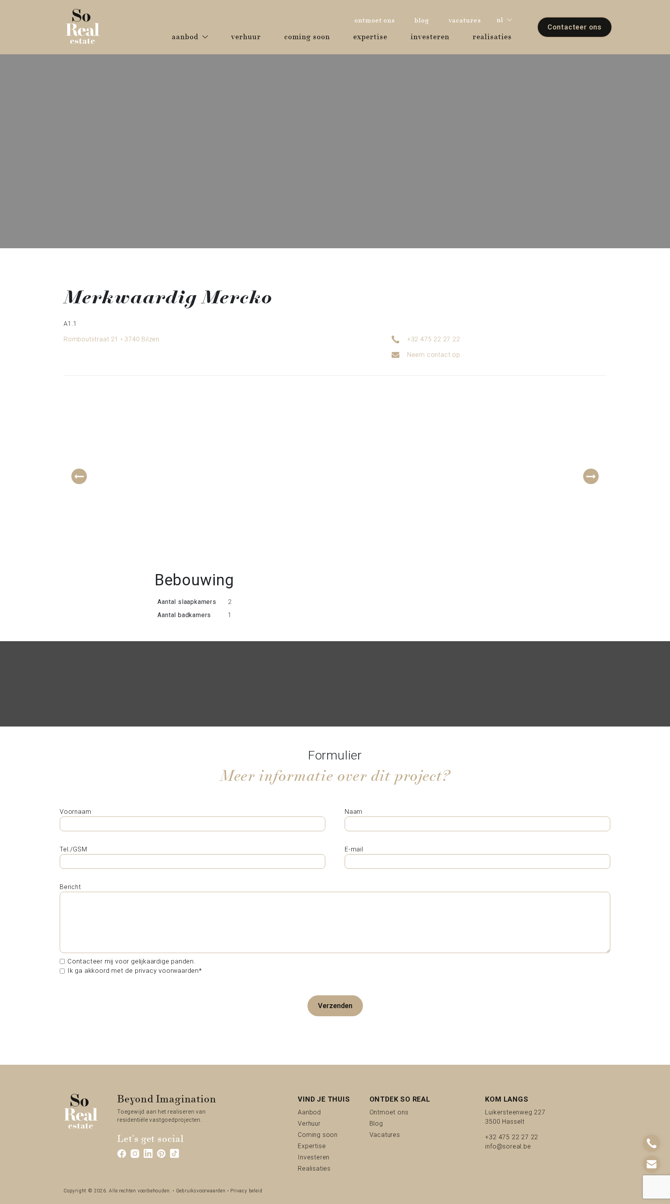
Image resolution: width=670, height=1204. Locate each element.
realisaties (495, 36)
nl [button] (500, 20)
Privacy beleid (246, 1191)
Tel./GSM (73, 849)
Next (591, 476)
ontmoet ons (376, 20)
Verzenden (335, 1006)
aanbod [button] (185, 37)
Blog (385, 1123)
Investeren (324, 1157)
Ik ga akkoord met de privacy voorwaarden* (134, 970)
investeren (433, 36)
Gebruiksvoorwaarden (201, 1191)
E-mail (354, 849)
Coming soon (324, 1134)
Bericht (70, 887)
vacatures (467, 20)
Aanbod (323, 1112)
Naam (354, 811)
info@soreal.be (508, 1146)
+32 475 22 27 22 (433, 339)
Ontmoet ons (400, 1112)
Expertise (324, 1146)
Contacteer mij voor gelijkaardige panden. (131, 961)
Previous (79, 476)
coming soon (310, 36)
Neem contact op (433, 354)
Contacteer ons (574, 27)
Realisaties (324, 1168)
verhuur (249, 36)
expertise (373, 36)
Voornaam (75, 811)
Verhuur (322, 1123)
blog (423, 20)
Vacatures (400, 1134)
